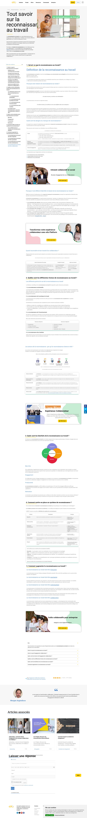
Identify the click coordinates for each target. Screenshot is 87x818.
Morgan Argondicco (18, 701)
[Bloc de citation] (22, 767)
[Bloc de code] (24, 767)
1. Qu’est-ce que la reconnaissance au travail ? (12, 68)
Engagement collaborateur (34, 677)
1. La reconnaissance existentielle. (14, 97)
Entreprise (53, 2)
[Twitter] (19, 813)
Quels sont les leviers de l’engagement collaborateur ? (40, 656)
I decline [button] (51, 815)
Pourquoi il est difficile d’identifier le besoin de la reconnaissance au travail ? (14, 81)
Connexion (14, 759)
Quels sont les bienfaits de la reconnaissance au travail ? (40, 661)
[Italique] (14, 767)
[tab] (53, 643)
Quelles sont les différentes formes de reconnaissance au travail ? (43, 658)
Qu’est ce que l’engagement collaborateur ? (37, 653)
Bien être (10, 117)
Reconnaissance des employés (39, 679)
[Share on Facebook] (85, 406)
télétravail (9, 49)
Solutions (21, 2)
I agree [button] (47, 815)
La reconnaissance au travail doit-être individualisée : (14, 142)
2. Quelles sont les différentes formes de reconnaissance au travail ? (13, 88)
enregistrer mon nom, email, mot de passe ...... (20, 779)
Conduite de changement (64, 749)
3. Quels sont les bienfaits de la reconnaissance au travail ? (13, 115)
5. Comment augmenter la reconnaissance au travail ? (12, 133)
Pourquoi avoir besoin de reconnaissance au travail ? (14, 74)
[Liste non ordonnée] (20, 767)
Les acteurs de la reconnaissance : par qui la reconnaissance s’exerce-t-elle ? (14, 110)
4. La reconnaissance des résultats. (15, 106)
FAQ (28, 643)
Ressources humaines (36, 811)
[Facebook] (24, 813)
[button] (63, 180)
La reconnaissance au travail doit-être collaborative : (14, 145)
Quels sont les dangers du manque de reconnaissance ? (14, 77)
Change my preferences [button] (59, 815)
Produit (26, 2)
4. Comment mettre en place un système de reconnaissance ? (13, 125)
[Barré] (17, 767)
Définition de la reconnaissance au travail (13, 71)
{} (26, 767)
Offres (32, 2)
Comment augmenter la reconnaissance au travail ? (39, 664)
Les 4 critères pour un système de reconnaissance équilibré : (14, 129)
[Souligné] (15, 767)
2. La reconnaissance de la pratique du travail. (14, 100)
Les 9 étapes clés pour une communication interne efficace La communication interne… (41, 743)
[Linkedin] (17, 813)
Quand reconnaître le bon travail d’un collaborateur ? (13, 85)
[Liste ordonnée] (19, 767)
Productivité (10, 121)
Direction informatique (36, 814)
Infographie (36, 749)
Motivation (10, 122)
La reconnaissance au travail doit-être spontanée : (14, 139)
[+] (28, 767)
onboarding (12, 749)
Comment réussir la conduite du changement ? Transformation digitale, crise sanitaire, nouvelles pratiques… (67, 743)
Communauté (46, 2)
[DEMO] (85, 15)
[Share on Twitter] (85, 409)
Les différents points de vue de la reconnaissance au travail (14, 93)
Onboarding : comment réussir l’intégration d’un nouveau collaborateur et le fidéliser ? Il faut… (19, 743)
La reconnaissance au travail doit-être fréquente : (14, 136)
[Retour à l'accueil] (14, 2)
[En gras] (12, 767)
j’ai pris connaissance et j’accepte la (22, 785)
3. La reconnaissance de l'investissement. (14, 103)
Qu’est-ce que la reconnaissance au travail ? (37, 650)
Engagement (10, 119)
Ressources (38, 2)
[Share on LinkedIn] (85, 412)
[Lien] (25, 767)
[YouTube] (21, 813)
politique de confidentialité (28, 785)
